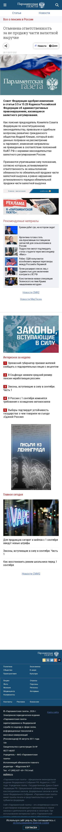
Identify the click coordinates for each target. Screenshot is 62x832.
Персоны (34, 684)
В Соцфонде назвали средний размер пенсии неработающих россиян (27, 376)
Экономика (35, 666)
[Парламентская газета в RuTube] (59, 660)
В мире (33, 670)
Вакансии (34, 702)
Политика (7, 666)
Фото (5, 684)
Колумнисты (9, 695)
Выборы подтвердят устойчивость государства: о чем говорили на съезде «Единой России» (26, 413)
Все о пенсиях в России (18, 19)
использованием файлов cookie (31, 822)
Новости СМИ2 (31, 292)
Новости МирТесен (31, 299)
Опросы (33, 680)
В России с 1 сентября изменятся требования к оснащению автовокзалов (26, 400)
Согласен (31, 827)
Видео (6, 680)
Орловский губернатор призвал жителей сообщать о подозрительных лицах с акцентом (30, 364)
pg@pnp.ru (8, 774)
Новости (44, 13)
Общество (7, 670)
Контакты (7, 702)
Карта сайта (53, 712)
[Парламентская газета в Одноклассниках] (55, 660)
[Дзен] (53, 46)
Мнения (7, 687)
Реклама (21, 702)
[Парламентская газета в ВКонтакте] (48, 660)
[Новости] (41, 46)
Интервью (34, 691)
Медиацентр (9, 691)
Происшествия (10, 673)
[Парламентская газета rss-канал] (44, 660)
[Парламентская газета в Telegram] (51, 660)
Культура (34, 673)
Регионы (34, 687)
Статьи (16, 13)
